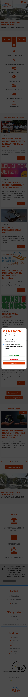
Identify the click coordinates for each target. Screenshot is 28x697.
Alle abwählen (14, 359)
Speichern (14, 363)
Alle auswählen (14, 355)
